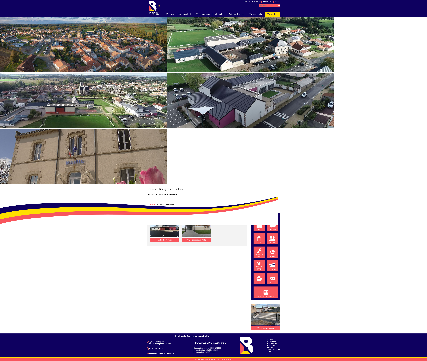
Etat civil (272, 243)
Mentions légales (273, 349)
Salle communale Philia (196, 240)
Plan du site (256, 2)
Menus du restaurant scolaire (259, 268)
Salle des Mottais (165, 240)
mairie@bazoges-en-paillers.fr (161, 353)
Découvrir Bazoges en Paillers (165, 189)
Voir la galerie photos (265, 328)
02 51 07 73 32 (156, 349)
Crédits (269, 351)
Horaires (259, 283)
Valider (279, 5)
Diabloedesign (227, 359)
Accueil (270, 339)
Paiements (272, 269)
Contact (277, 2)
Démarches (259, 243)
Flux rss (247, 2)
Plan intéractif (267, 2)
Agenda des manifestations (266, 296)
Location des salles (259, 255)
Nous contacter (273, 341)
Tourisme (272, 256)
